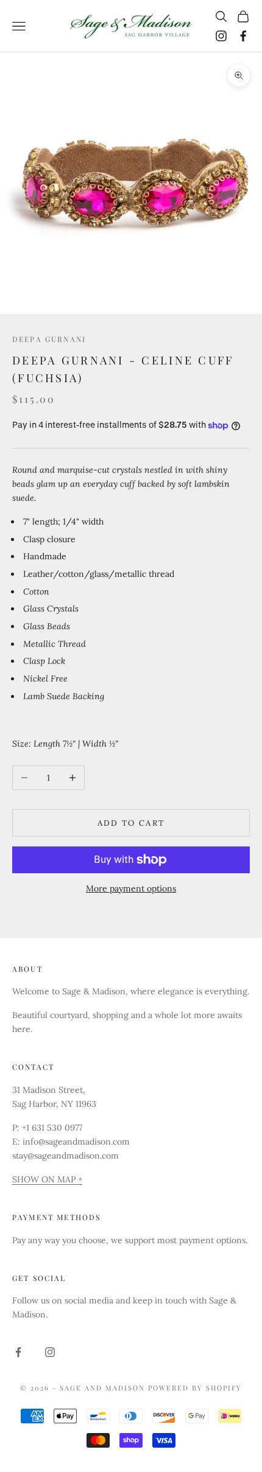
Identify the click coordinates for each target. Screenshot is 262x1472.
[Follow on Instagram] (221, 36)
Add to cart (131, 823)
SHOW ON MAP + (47, 1179)
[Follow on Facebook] (243, 36)
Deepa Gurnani (49, 339)
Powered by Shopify (195, 1387)
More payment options (131, 888)
